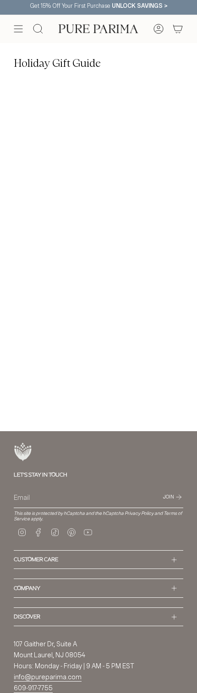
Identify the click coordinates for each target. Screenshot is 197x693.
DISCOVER (27, 616)
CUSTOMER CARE (36, 559)
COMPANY (27, 588)
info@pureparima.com (48, 677)
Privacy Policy (139, 513)
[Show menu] (18, 28)
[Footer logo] (23, 452)
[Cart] (177, 28)
